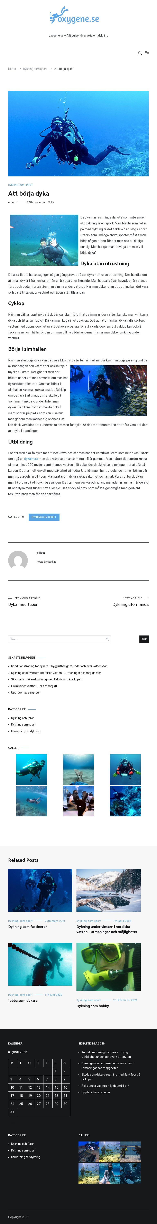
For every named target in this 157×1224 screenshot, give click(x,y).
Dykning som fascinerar (27, 927)
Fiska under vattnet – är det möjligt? (34, 686)
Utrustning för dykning (25, 731)
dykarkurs (31, 459)
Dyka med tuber (24, 602)
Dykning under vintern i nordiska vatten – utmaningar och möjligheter (56, 672)
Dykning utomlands (130, 602)
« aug (12, 1123)
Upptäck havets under (25, 692)
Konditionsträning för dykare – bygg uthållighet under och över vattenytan (59, 666)
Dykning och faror (22, 718)
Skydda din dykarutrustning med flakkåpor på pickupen (46, 679)
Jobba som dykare (23, 1001)
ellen (11, 202)
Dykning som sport (20, 185)
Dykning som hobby (92, 1006)
